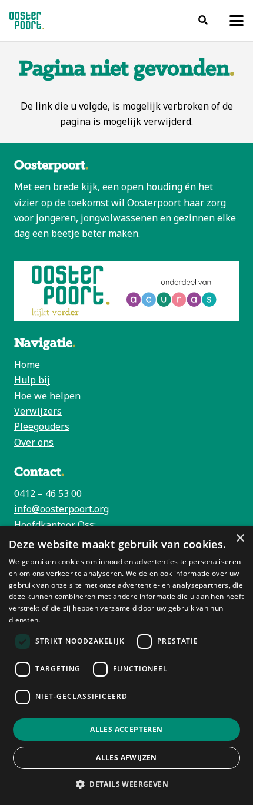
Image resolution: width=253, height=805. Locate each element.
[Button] (203, 20)
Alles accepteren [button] (126, 729)
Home (27, 364)
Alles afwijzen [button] (126, 758)
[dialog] (126, 665)
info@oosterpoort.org (61, 508)
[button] (236, 21)
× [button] (239, 538)
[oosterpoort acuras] (126, 291)
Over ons (34, 442)
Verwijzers (38, 411)
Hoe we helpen (47, 395)
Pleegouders (41, 426)
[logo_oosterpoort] (26, 20)
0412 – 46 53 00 (48, 493)
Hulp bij (32, 379)
